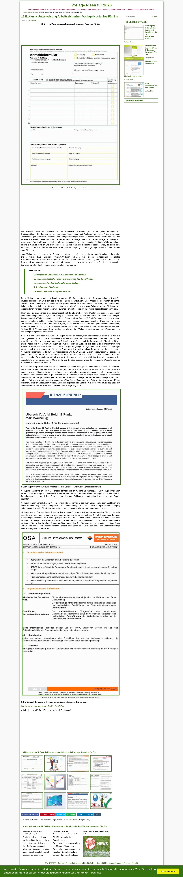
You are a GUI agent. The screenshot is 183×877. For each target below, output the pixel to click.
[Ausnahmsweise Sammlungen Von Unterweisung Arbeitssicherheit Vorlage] (32, 809)
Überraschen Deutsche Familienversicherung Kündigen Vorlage (63, 279)
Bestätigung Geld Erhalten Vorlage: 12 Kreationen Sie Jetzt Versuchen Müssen (151, 32)
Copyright (100, 863)
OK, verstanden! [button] (167, 871)
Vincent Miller (73, 820)
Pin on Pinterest (47, 814)
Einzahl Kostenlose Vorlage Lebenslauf (52, 291)
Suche (154, 17)
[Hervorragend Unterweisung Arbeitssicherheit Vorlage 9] (101, 771)
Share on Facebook (30, 814)
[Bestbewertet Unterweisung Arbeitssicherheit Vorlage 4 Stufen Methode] (101, 790)
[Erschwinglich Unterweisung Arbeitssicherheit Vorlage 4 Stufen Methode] (78, 790)
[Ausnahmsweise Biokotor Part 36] (32, 790)
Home (24, 12)
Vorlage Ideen (31, 12)
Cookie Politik (89, 863)
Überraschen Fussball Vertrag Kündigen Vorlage (56, 283)
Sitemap (127, 863)
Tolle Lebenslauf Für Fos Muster (151, 85)
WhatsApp (71, 814)
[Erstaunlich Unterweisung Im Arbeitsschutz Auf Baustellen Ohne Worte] (101, 809)
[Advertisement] (70, 35)
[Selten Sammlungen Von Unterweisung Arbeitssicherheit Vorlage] (55, 790)
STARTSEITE (50, 863)
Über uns (60, 863)
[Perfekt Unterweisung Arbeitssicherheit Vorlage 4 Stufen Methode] (55, 771)
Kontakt (135, 863)
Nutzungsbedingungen (113, 863)
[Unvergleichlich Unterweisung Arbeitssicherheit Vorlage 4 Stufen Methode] (32, 771)
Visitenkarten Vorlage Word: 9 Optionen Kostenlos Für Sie (151, 50)
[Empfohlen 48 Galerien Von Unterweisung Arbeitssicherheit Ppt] (55, 809)
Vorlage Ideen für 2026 (91, 5)
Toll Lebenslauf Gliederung (46, 287)
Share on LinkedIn (85, 814)
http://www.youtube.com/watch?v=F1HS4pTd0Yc (42, 706)
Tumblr (98, 814)
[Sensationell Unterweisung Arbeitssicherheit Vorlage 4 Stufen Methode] (78, 771)
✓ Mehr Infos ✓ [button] (96, 873)
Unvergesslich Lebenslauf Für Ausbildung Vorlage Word (60, 275)
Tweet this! (60, 814)
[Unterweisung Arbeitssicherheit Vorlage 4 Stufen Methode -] (70, 185)
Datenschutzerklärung (74, 863)
